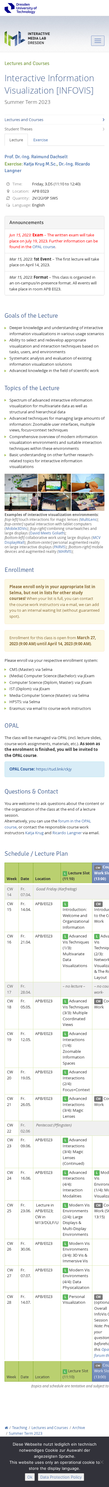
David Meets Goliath (47, 533)
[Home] (6, 1427)
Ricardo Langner (67, 832)
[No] (101, 1462)
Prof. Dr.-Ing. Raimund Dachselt (36, 157)
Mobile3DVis (16, 528)
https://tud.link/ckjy (40, 769)
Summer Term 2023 (25, 1433)
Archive (78, 1427)
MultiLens (88, 519)
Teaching (19, 1427)
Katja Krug (34, 832)
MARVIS (64, 551)
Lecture (16, 140)
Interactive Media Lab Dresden (27, 40)
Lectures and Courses (24, 119)
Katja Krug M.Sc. (40, 164)
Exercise (40, 140)
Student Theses (18, 129)
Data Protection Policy (61, 1477)
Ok (29, 1477)
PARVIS (59, 547)
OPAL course (43, 246)
